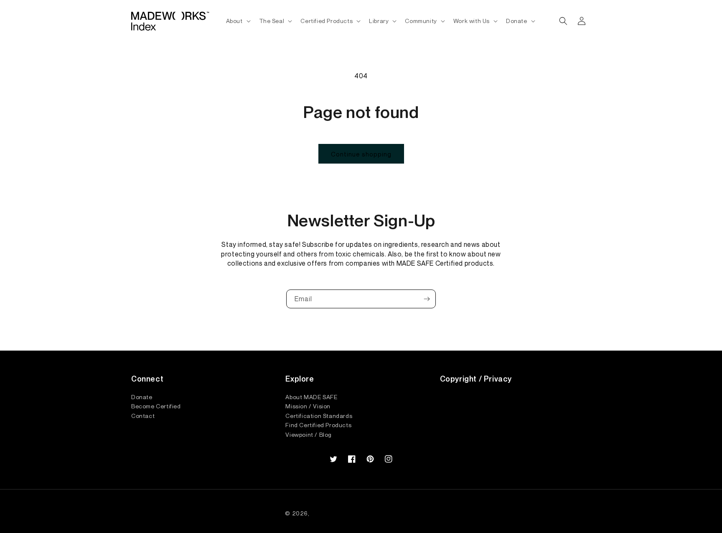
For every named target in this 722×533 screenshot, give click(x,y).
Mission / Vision (307, 405)
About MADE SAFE (311, 397)
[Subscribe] (426, 299)
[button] (237, 21)
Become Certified (156, 405)
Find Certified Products (318, 424)
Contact (143, 415)
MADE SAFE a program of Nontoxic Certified (374, 513)
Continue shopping (361, 154)
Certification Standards (318, 415)
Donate (142, 397)
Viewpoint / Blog (308, 434)
